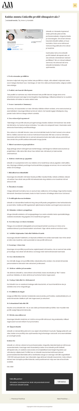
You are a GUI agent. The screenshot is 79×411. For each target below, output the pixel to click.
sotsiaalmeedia (11, 20)
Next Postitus (63, 399)
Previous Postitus (17, 399)
